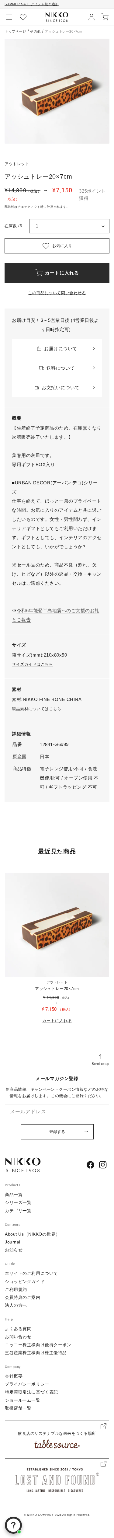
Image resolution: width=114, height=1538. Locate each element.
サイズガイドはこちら (32, 664)
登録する (57, 1131)
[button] (9, 17)
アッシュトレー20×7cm (57, 988)
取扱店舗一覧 (18, 1408)
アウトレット (17, 164)
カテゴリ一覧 (18, 1210)
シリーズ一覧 (18, 1202)
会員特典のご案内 (22, 1297)
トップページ (15, 31)
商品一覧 (13, 1194)
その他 (35, 31)
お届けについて (60, 348)
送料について (61, 368)
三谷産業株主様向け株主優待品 (36, 1352)
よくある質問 (18, 1328)
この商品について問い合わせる (57, 293)
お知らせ (13, 1249)
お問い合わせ (18, 1336)
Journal (12, 1242)
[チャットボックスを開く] (13, 1525)
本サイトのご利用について (31, 1273)
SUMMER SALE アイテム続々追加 (32, 4)
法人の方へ (16, 1305)
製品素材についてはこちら (36, 708)
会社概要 (13, 1376)
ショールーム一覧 (22, 1400)
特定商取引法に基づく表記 (31, 1392)
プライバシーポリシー (27, 1384)
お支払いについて (60, 387)
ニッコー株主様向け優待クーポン (38, 1344)
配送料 (9, 206)
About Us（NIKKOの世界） (32, 1234)
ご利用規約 (16, 1289)
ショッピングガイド (25, 1281)
